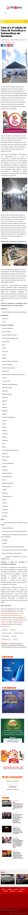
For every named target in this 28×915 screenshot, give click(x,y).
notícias (14, 636)
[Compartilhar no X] (5, 45)
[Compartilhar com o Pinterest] (8, 45)
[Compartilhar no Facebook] (2, 45)
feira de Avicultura (18, 633)
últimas (15, 639)
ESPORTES (12, 891)
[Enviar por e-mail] (11, 45)
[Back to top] (24, 911)
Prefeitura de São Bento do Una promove (22, 881)
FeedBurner (16, 790)
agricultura (4, 630)
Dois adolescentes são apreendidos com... (7, 881)
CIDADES (9, 889)
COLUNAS (20, 891)
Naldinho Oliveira (10, 42)
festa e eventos (5, 636)
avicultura (12, 630)
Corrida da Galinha (6, 633)
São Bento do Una (6, 639)
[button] (2, 21)
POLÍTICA (22, 889)
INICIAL (3, 889)
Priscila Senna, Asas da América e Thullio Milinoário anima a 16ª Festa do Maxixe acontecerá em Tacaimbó (13, 645)
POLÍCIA (16, 889)
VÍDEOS (6, 891)
